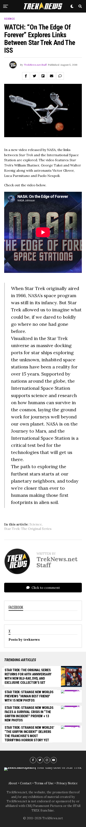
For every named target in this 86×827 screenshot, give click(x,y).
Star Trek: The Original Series (28, 528)
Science (35, 524)
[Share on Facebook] (26, 76)
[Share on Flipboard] (43, 76)
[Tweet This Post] (34, 76)
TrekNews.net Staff (35, 64)
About (12, 783)
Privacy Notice (67, 783)
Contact (26, 783)
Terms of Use (44, 783)
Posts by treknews (24, 639)
